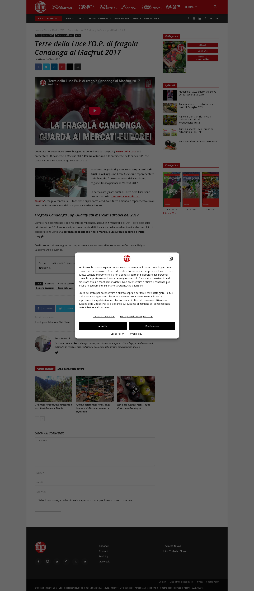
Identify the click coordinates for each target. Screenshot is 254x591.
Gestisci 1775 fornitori (104, 316)
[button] (171, 258)
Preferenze (152, 326)
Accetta (102, 326)
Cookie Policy (117, 333)
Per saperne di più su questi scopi (136, 316)
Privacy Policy (135, 333)
